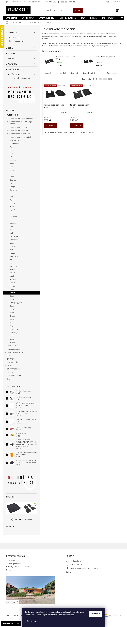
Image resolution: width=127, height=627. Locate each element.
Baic (11, 157)
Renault (13, 286)
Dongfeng (13, 190)
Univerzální (14, 329)
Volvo (12, 336)
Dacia (12, 177)
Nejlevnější (62, 73)
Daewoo (13, 180)
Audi (11, 150)
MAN (11, 249)
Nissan (12, 269)
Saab (12, 289)
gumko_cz (73, 572)
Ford (12, 200)
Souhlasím (95, 613)
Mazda (12, 253)
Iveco (12, 220)
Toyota (12, 326)
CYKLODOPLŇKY (13, 362)
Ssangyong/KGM (16, 303)
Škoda (12, 316)
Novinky (9, 570)
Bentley (13, 160)
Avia (11, 153)
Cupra (12, 173)
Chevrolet (13, 216)
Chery (12, 213)
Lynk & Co (13, 246)
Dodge (12, 187)
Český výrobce (16, 41)
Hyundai (13, 210)
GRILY (9, 356)
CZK (108, 2)
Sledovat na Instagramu (23, 519)
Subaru (12, 306)
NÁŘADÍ (9, 366)
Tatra (12, 319)
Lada (12, 233)
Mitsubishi (13, 266)
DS (11, 193)
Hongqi (12, 206)
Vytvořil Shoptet (115, 615)
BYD (11, 167)
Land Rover (14, 236)
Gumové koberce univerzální (20, 137)
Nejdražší (74, 73)
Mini (11, 263)
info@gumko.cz (75, 561)
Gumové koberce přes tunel (19, 133)
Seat (12, 296)
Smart (12, 299)
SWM (12, 312)
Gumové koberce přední (18, 127)
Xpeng (12, 342)
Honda (12, 203)
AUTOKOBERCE (12, 115)
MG (11, 259)
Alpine (12, 147)
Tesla (12, 322)
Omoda (13, 273)
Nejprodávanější (89, 73)
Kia (11, 230)
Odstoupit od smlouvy (11, 623)
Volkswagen (14, 332)
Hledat (78, 10)
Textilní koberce (15, 140)
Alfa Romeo (14, 143)
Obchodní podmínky (68, 2)
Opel (12, 276)
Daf (11, 183)
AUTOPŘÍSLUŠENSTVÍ (15, 349)
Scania (12, 293)
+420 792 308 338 (76, 564)
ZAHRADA (10, 359)
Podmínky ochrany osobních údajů (18, 567)
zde (72, 614)
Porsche (13, 283)
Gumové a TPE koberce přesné (21, 118)
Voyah (12, 339)
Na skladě (14, 37)
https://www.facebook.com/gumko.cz (84, 568)
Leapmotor (14, 239)
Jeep (12, 226)
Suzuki (12, 309)
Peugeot (13, 279)
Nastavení (31, 621)
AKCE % (10, 372)
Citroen (13, 170)
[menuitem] (11, 18)
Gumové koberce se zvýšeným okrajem (20, 122)
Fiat (11, 196)
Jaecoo (13, 223)
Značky (9, 379)
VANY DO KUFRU (12, 346)
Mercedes (14, 256)
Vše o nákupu (51, 2)
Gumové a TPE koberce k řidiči (20, 130)
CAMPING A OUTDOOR (15, 352)
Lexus (12, 243)
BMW (12, 163)
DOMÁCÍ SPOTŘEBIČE (15, 375)
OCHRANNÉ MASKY (13, 369)
